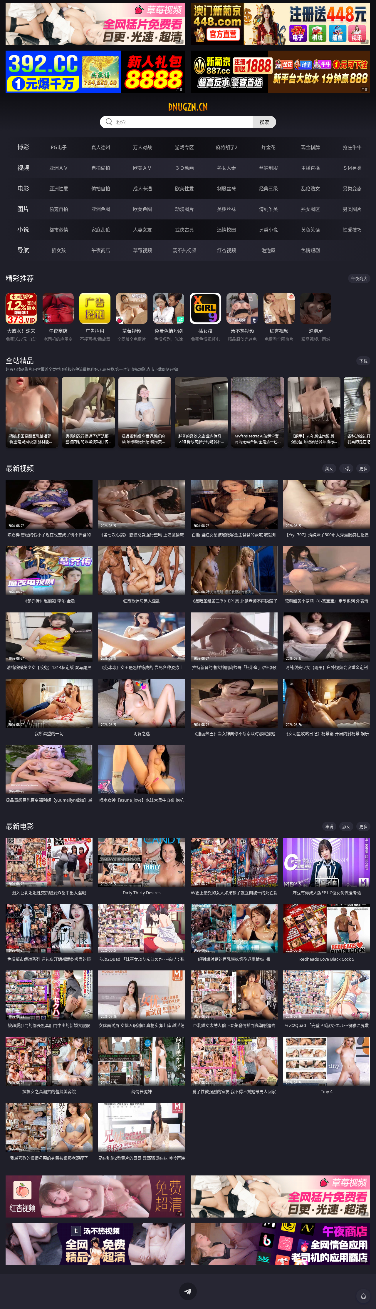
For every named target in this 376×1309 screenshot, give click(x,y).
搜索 (264, 122)
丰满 (329, 826)
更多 (363, 468)
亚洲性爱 (58, 188)
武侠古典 (184, 230)
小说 (23, 230)
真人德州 (100, 147)
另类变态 (352, 188)
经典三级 (268, 188)
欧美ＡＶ (142, 168)
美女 (329, 468)
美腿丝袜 (226, 209)
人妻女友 (142, 230)
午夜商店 (100, 250)
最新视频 (20, 468)
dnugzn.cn (188, 107)
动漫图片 (184, 209)
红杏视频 (226, 250)
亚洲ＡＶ (58, 168)
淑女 (346, 826)
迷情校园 (226, 230)
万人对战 (142, 147)
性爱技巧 (352, 230)
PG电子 (59, 147)
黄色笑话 (310, 230)
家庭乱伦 (100, 230)
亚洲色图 (100, 209)
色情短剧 (310, 250)
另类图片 (352, 209)
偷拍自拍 (100, 188)
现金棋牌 (310, 147)
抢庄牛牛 (352, 147)
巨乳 (346, 468)
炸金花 (268, 147)
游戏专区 (184, 147)
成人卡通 (142, 188)
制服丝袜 (226, 188)
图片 (23, 209)
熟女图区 (310, 209)
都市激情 (58, 230)
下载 (363, 361)
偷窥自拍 (58, 209)
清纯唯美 (268, 209)
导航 (23, 250)
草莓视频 (142, 250)
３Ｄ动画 (184, 168)
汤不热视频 (184, 250)
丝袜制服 (268, 168)
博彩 (23, 147)
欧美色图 (142, 209)
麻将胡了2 (226, 147)
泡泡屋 (268, 250)
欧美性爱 (184, 188)
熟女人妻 (226, 168)
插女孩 (59, 250)
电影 (23, 188)
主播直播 (310, 168)
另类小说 (268, 230)
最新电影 (20, 826)
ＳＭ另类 (352, 168)
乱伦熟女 (310, 188)
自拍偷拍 (100, 168)
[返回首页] (363, 1296)
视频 (23, 168)
